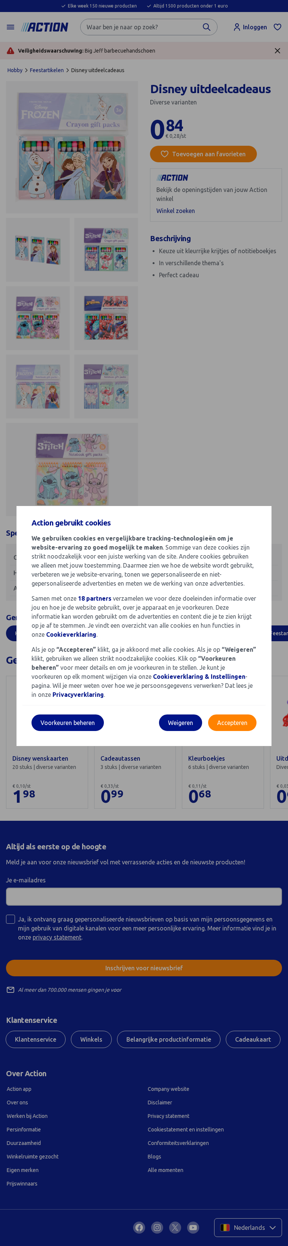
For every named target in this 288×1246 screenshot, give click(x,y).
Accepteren (232, 722)
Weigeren (180, 722)
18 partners (94, 598)
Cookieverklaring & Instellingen (199, 676)
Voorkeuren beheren (67, 722)
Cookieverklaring (71, 634)
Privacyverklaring (78, 694)
